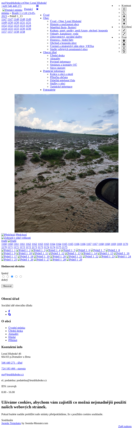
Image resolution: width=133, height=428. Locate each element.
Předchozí (21, 234)
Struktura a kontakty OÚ (63, 64)
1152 (4, 25)
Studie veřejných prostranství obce (69, 49)
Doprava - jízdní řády (61, 39)
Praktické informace (54, 71)
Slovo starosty (57, 67)
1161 (16, 244)
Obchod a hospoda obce (63, 43)
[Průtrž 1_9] (8, 253)
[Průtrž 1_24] (123, 256)
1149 (28, 19)
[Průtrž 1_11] (40, 253)
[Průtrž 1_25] (9, 259)
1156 (22, 28)
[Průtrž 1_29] (74, 259)
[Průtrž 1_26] (25, 259)
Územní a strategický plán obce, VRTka (72, 46)
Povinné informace (60, 61)
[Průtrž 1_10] (24, 253)
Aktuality (55, 58)
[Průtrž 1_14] (89, 253)
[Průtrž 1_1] (8, 250)
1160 (4, 244)
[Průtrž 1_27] (42, 259)
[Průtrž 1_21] (74, 256)
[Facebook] (9, 311)
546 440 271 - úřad (11, 362)
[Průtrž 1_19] (42, 256)
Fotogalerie (49, 89)
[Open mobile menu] (37, 5)
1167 (89, 244)
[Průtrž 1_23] (107, 256)
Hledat (12, 337)
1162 (28, 244)
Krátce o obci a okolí (61, 74)
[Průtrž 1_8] (113, 250)
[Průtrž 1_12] (56, 253)
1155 (10, 28)
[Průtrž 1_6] (83, 250)
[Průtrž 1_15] (105, 253)
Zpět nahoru (125, 426)
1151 (22, 22)
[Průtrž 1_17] (9, 256)
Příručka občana (59, 77)
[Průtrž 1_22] (90, 256)
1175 (58, 247)
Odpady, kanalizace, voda (64, 33)
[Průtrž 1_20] (58, 256)
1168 (101, 244)
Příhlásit (12, 340)
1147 (4, 19)
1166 (76, 244)
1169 (113, 244)
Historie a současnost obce (64, 24)
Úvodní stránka (16, 327)
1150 (10, 22)
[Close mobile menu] (37, 9)
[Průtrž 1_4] (53, 250)
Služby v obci (57, 83)
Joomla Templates (11, 423)
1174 (46, 247)
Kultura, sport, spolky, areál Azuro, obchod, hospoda (79, 30)
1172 (22, 247)
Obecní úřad (50, 52)
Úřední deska (57, 55)
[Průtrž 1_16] (121, 253)
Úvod (46, 14)
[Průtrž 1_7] (98, 250)
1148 (16, 19)
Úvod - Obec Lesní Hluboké (65, 21)
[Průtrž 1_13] (66, 231)
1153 (16, 25)
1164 (52, 244)
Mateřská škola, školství (63, 27)
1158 (16, 31)
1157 (4, 31)
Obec (46, 18)
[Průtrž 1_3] (38, 250)
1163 (40, 244)
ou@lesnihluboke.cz (12, 2)
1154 (28, 25)
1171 (10, 247)
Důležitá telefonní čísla (62, 80)
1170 (125, 244)
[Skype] (9, 314)
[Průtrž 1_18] (25, 256)
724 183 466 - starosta (13, 368)
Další (4, 240)
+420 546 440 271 (11, 5)
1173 (34, 247)
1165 (64, 244)
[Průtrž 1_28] (58, 259)
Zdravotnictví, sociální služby (66, 36)
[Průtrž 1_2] (23, 250)
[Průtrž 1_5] (68, 250)
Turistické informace (61, 86)
